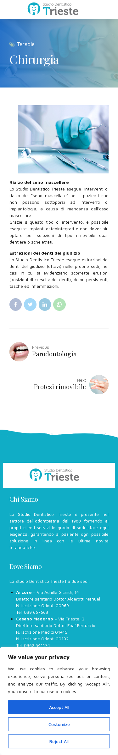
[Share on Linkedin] (45, 304)
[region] (59, 701)
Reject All (59, 741)
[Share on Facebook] (15, 304)
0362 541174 (37, 645)
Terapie (26, 44)
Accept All (59, 707)
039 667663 (36, 612)
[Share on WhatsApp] (59, 304)
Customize (59, 724)
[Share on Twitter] (30, 304)
